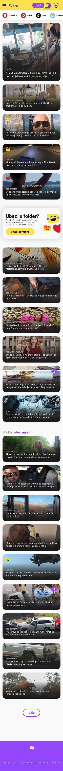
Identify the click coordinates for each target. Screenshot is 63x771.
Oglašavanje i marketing (34, 762)
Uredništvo (9, 762)
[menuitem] (56, 5)
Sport (44, 15)
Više (31, 712)
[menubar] (56, 5)
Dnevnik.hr (13, 15)
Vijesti (29, 15)
